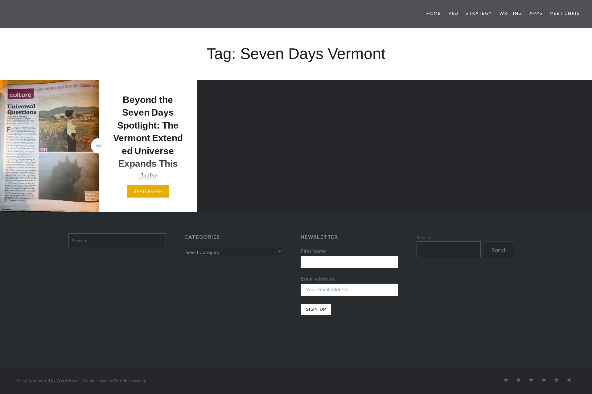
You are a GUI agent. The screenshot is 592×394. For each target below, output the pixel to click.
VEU (453, 13)
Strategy (479, 13)
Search (424, 237)
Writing (511, 13)
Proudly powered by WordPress (47, 380)
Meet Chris (565, 13)
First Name (313, 251)
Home (433, 13)
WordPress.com (129, 380)
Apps (535, 13)
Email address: (318, 278)
